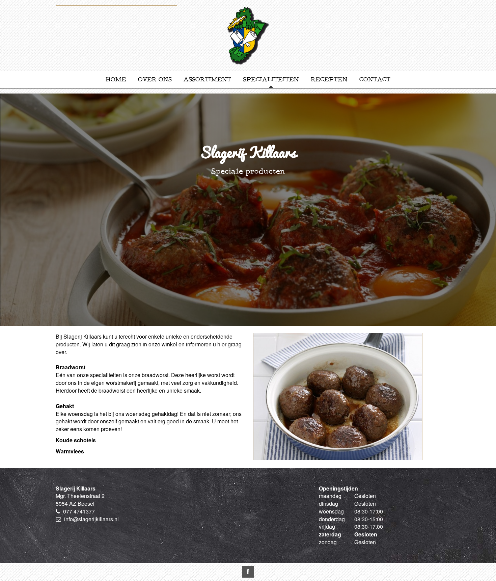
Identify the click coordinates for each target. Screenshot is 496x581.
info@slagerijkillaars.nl (91, 519)
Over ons (155, 79)
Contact (374, 79)
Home (116, 79)
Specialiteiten (271, 79)
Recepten (329, 79)
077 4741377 (79, 511)
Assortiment (207, 79)
